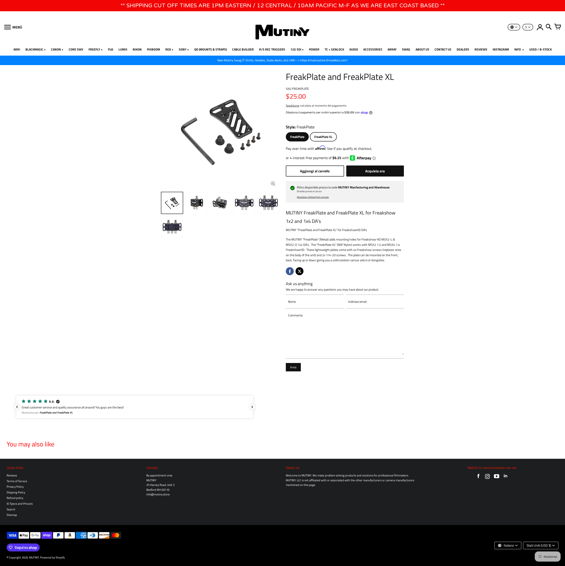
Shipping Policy (16, 492)
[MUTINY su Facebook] (478, 477)
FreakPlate (297, 136)
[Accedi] (540, 27)
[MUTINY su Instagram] (487, 477)
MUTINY (34, 557)
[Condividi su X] (299, 271)
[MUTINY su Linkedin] (505, 477)
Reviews (12, 475)
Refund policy (15, 498)
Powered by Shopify (52, 557)
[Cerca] (548, 27)
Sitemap (12, 515)
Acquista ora (375, 171)
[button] (134, 407)
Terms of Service (17, 481)
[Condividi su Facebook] (290, 271)
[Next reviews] (252, 407)
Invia (293, 367)
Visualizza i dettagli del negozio (313, 197)
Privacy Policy (15, 487)
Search (11, 509)
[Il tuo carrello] (557, 27)
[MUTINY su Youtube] (496, 477)
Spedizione (292, 105)
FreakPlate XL (323, 136)
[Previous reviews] (17, 407)
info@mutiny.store (158, 494)
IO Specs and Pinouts (20, 504)
